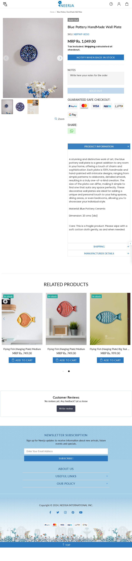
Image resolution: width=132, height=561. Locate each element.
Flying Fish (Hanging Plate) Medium (22, 349)
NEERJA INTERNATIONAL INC (66, 4)
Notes (71, 69)
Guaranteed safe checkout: (89, 100)
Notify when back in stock (96, 57)
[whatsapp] (72, 131)
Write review (66, 408)
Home (52, 12)
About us (66, 469)
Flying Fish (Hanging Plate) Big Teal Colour (110, 349)
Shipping (90, 46)
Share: (72, 125)
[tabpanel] (22, 331)
